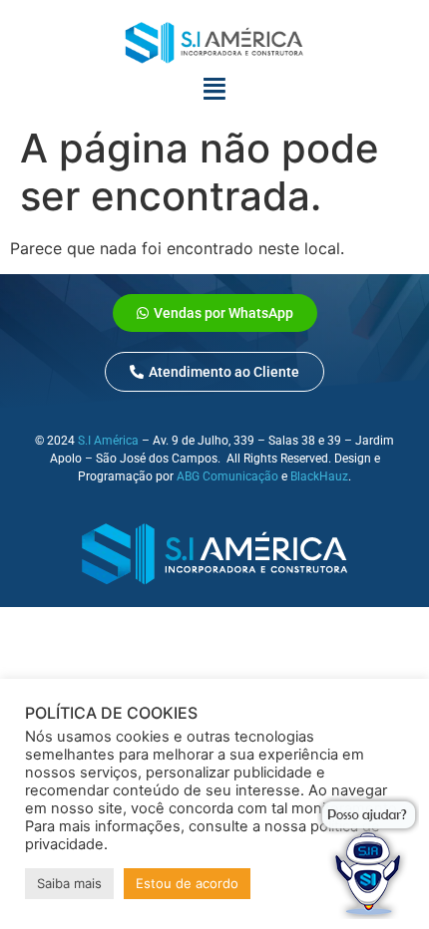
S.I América (108, 441)
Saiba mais (69, 883)
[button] (214, 372)
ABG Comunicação (227, 476)
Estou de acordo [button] (187, 883)
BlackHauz (319, 476)
